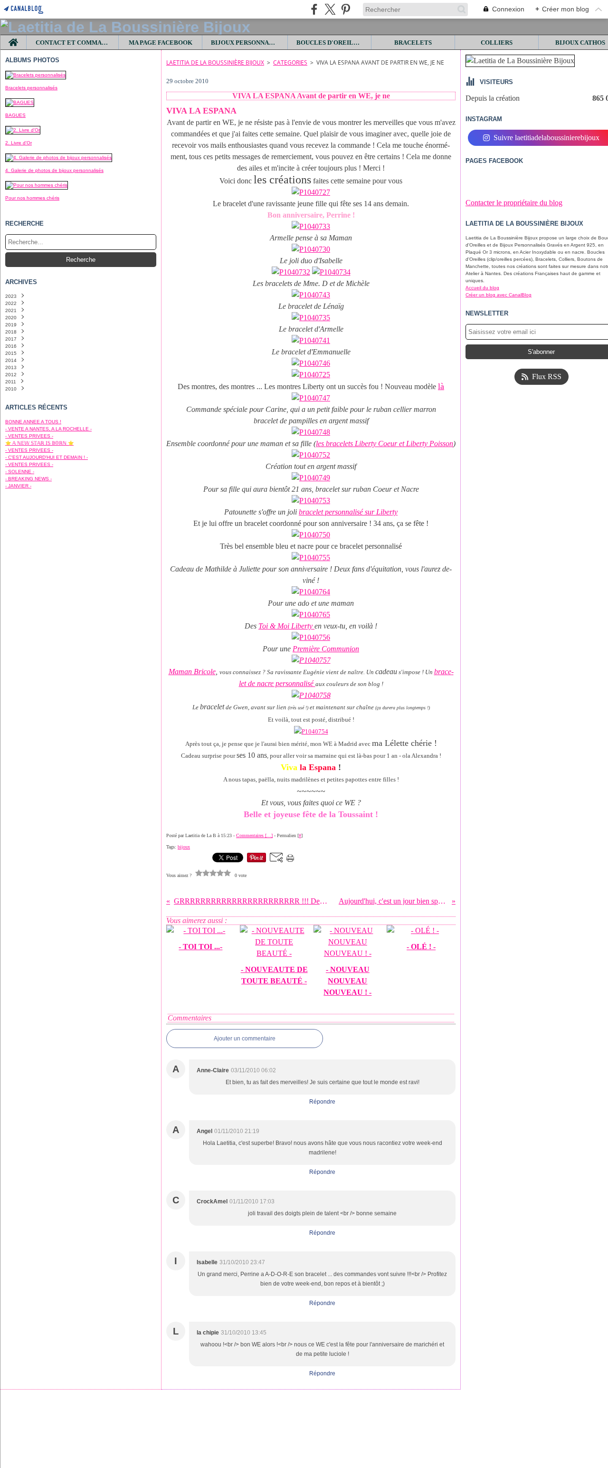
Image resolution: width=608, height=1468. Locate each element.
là (441, 386)
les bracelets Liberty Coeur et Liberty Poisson (384, 443)
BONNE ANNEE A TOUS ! (33, 421)
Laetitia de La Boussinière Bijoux (215, 62)
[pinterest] (346, 9)
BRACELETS (413, 42)
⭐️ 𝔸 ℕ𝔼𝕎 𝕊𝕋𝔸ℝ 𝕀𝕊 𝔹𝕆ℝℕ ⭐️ (39, 443)
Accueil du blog (482, 287)
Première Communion (326, 649)
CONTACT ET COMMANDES (73, 42)
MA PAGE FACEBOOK (160, 42)
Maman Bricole (192, 671)
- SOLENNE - (19, 471)
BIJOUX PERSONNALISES (245, 42)
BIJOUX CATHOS (580, 42)
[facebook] (314, 9)
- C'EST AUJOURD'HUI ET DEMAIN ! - (46, 457)
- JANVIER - (18, 485)
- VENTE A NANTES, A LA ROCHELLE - (48, 428)
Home (13, 38)
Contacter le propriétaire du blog (514, 203)
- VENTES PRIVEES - (29, 435)
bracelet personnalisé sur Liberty (348, 512)
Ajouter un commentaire (245, 1038)
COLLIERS (497, 42)
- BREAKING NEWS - (28, 478)
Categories (290, 62)
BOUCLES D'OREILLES (329, 42)
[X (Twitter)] (330, 9)
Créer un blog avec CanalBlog (499, 294)
